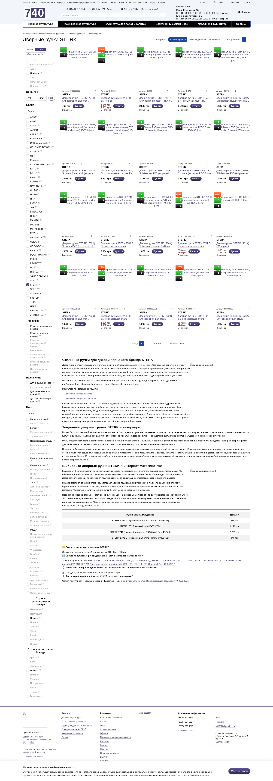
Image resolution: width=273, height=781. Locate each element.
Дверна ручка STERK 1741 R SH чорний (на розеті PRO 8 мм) (155, 101)
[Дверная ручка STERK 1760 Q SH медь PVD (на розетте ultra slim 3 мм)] (79, 212)
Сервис (241, 24)
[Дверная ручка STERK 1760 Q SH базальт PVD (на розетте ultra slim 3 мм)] (233, 140)
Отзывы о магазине (138, 2)
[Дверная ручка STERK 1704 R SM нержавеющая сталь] (195, 285)
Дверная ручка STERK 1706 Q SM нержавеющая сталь (232, 317)
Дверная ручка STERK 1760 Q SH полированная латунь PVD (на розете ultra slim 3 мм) (117, 173)
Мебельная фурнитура (212, 24)
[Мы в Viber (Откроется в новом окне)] (194, 2)
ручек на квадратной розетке (81, 398)
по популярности (178, 39)
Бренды (161, 2)
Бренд (30, 105)
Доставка (103, 2)
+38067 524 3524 (102, 9)
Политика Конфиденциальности (81, 2)
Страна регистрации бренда (41, 651)
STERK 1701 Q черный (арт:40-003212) (155, 564)
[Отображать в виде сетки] (244, 39)
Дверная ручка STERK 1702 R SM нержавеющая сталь (155, 317)
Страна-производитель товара (41, 601)
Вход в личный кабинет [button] (111, 717)
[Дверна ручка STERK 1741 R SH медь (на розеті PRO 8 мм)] (195, 140)
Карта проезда (222, 742)
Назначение (33, 377)
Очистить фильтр (35, 54)
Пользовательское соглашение (193, 775)
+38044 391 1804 (75, 9)
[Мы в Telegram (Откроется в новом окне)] (190, 2)
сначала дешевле (197, 39)
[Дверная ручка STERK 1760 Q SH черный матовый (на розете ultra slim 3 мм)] (195, 67)
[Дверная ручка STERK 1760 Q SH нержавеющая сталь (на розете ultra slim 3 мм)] (233, 67)
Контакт (113, 2)
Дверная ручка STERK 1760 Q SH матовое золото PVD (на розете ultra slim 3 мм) (155, 246)
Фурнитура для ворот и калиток (126, 24)
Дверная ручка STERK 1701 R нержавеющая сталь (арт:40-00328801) (153, 581)
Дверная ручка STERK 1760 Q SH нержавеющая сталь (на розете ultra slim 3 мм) (232, 101)
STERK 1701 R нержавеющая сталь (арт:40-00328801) (121, 560)
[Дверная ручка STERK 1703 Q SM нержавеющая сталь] (118, 285)
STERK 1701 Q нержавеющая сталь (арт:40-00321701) (104, 564)
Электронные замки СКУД (172, 24)
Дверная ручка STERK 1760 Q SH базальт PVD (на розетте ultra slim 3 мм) (232, 173)
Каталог (26, 2)
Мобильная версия (34, 757)
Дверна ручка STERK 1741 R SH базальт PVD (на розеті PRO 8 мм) (155, 173)
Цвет (29, 407)
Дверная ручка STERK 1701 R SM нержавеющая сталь (78, 99)
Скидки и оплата (47, 2)
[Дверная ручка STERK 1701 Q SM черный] (233, 212)
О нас (34, 2)
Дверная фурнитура (40, 24)
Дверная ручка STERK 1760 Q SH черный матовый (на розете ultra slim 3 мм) (194, 101)
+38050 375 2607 (128, 9)
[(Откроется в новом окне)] (27, 743)
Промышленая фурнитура (79, 24)
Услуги (152, 2)
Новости (123, 2)
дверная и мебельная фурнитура (39, 750)
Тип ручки (32, 320)
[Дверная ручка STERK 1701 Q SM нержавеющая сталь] (195, 212)
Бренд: (30, 49)
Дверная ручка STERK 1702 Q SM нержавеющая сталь (78, 317)
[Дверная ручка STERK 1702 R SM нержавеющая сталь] (156, 285)
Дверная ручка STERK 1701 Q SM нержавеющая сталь (194, 244)
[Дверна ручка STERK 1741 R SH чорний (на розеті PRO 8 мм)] (156, 67)
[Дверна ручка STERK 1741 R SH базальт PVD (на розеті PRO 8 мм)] (156, 140)
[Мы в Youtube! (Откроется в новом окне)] (182, 2)
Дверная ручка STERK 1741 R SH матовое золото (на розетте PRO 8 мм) (117, 246)
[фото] (35, 720)
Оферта (61, 2)
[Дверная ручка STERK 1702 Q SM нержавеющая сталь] (79, 285)
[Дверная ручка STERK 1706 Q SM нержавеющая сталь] (233, 285)
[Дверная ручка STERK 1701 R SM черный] (118, 67)
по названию (215, 39)
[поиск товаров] (163, 15)
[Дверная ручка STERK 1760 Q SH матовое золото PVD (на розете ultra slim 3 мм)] (156, 212)
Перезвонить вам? (149, 9)
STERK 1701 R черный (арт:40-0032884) (172, 560)
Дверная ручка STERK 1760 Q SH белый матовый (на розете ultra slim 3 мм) (78, 173)
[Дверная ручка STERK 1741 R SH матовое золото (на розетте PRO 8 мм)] (118, 212)
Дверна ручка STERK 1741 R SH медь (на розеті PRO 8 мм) (194, 172)
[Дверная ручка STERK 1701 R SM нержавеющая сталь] (79, 67)
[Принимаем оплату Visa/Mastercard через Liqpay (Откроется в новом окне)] (40, 738)
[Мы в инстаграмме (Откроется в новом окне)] (186, 2)
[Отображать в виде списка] (248, 39)
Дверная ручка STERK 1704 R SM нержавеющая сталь (194, 317)
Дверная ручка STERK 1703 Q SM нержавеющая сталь (117, 317)
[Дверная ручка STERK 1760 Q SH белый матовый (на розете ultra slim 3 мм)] (79, 140)
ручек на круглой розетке (79, 393)
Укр (199, 2)
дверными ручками (141, 365)
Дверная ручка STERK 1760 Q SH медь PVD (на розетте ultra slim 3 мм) (78, 246)
